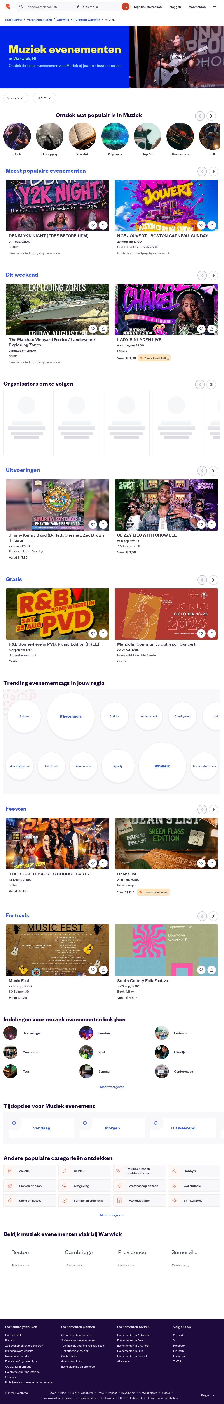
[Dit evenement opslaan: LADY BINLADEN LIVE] (201, 329)
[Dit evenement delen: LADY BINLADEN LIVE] (211, 329)
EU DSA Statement (130, 1398)
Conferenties (69, 1356)
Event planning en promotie (78, 1366)
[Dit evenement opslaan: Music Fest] (92, 970)
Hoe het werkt (14, 1335)
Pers (101, 1392)
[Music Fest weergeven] (57, 950)
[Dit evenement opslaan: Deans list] (201, 863)
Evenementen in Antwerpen (134, 1335)
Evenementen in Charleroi (133, 1345)
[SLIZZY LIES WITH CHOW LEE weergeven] (166, 505)
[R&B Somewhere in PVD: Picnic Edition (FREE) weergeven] (57, 614)
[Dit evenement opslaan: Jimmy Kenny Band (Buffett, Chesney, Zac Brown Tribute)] (92, 524)
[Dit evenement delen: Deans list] (211, 863)
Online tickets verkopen (76, 1335)
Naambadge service (17, 1356)
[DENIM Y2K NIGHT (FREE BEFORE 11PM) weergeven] (57, 205)
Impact (112, 1392)
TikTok (177, 1361)
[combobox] (101, 7)
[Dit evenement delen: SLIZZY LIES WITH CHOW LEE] (211, 524)
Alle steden (124, 1361)
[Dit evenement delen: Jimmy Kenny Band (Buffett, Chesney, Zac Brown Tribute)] (103, 524)
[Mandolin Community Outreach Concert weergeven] (166, 614)
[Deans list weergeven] (166, 843)
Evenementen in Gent (130, 1340)
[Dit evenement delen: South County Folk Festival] (211, 970)
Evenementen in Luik (130, 1351)
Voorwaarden (51, 1398)
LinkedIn (178, 1351)
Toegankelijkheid (88, 1398)
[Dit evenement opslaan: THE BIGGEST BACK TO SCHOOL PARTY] (92, 863)
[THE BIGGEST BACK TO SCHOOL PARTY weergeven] (57, 843)
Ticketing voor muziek (75, 1351)
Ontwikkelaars (148, 1392)
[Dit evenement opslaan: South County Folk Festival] (201, 970)
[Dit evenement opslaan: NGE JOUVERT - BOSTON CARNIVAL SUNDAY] (201, 225)
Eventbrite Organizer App (21, 1361)
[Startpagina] (7, 6)
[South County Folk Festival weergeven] (166, 950)
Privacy (69, 1398)
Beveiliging (128, 1392)
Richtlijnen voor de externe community (28, 1382)
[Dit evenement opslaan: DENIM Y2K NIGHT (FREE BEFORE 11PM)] (92, 225)
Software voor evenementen (78, 1340)
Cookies (109, 1398)
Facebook (179, 1345)
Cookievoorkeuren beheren (163, 1398)
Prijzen (9, 1340)
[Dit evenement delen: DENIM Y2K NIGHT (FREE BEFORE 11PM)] (103, 225)
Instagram (179, 1356)
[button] (16, 98)
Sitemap (10, 1377)
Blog (63, 1392)
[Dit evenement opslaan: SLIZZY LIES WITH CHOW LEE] (201, 524)
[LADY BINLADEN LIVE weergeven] (166, 309)
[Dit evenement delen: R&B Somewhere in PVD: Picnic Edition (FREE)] (103, 633)
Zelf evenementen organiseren (24, 1345)
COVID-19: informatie (18, 1366)
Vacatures (87, 1392)
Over (53, 1392)
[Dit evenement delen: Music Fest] (103, 970)
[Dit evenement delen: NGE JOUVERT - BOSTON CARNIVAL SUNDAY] (211, 225)
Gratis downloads (72, 1361)
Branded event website (19, 1351)
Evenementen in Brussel (132, 1356)
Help (73, 1392)
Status (166, 1392)
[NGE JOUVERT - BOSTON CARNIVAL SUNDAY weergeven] (166, 205)
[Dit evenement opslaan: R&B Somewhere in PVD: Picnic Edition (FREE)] (92, 633)
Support (178, 1335)
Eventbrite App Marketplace (22, 1371)
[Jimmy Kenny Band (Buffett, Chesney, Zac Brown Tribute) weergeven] (57, 505)
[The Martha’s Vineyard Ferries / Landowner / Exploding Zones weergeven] (57, 309)
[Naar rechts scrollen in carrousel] (211, 116)
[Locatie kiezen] (77, 6)
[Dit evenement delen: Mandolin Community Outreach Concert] (211, 633)
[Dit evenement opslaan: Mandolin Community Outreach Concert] (201, 633)
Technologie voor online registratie (82, 1345)
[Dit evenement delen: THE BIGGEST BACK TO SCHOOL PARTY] (103, 863)
